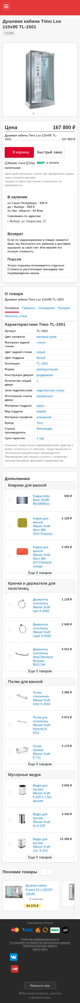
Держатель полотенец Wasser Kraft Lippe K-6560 (42, 630)
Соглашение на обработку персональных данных (40, 942)
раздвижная (44, 375)
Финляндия (44, 428)
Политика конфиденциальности (40, 939)
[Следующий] (69, 79)
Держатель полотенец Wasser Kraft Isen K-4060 (41, 605)
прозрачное (44, 396)
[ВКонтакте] (13, 957)
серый (40, 352)
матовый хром (46, 336)
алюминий (43, 417)
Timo (39, 422)
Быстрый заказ (49, 152)
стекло (41, 342)
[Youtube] (15, 969)
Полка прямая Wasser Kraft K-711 (41, 751)
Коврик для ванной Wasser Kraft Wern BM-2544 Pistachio (43, 526)
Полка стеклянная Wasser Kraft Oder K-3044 (41, 698)
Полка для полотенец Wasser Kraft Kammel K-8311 (41, 725)
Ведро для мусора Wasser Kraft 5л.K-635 (41, 820)
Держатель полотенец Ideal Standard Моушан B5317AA (43, 656)
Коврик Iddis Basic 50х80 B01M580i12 (41, 499)
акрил (40, 405)
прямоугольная (47, 369)
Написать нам (40, 985)
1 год (40, 438)
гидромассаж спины (50, 390)
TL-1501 (42, 363)
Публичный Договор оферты (40, 945)
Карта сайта (40, 949)
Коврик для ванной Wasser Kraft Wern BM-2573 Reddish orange (42, 556)
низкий (41, 411)
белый (40, 357)
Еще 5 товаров (40, 573)
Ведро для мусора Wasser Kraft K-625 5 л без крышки (42, 793)
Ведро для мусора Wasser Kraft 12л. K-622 (41, 844)
